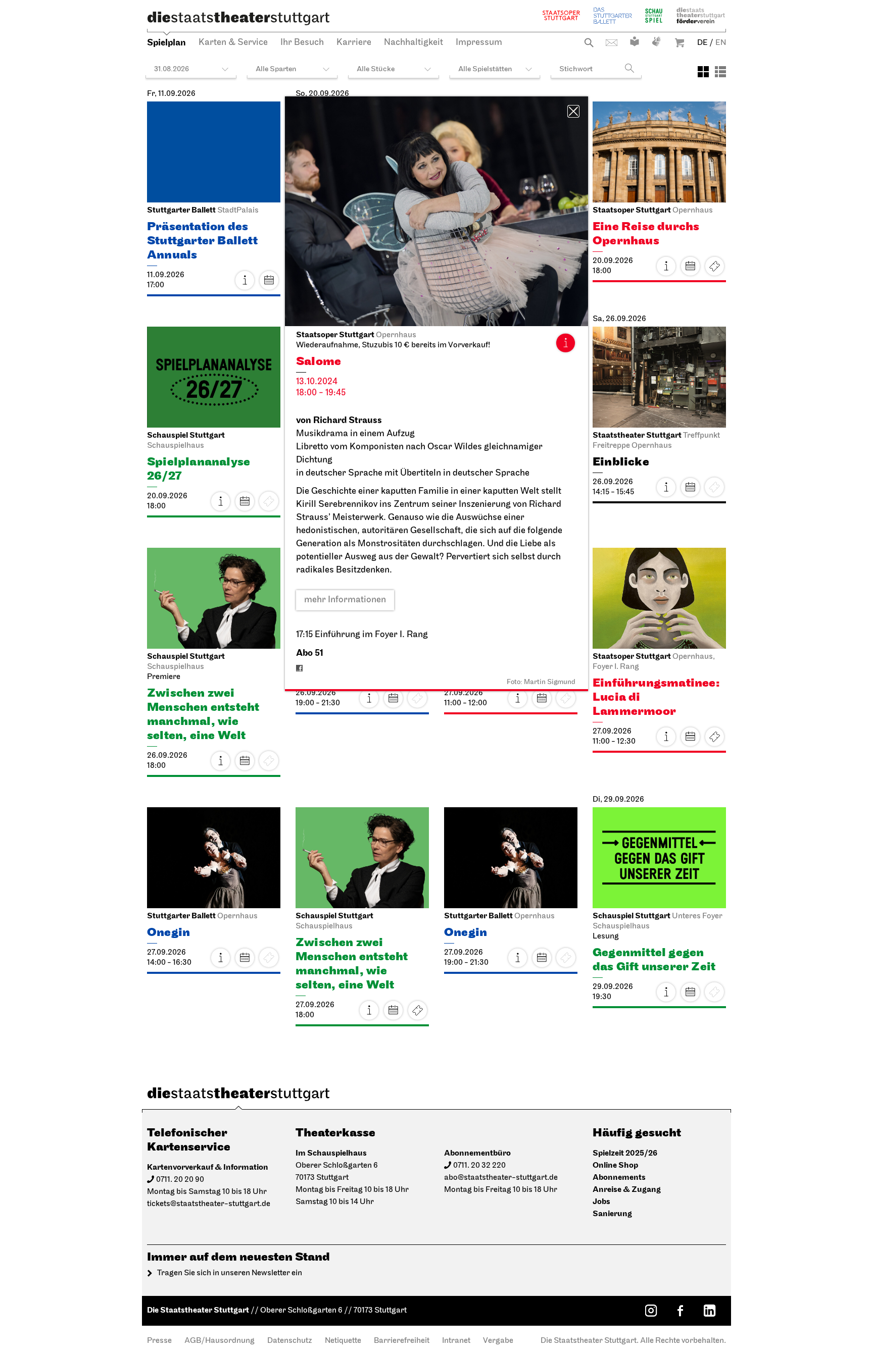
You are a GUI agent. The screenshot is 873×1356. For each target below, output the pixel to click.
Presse (159, 1341)
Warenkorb (679, 42)
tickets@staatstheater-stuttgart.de (208, 1204)
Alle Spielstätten (485, 69)
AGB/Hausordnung (219, 1341)
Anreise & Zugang (627, 1189)
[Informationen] (565, 342)
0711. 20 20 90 (180, 1180)
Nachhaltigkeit (413, 42)
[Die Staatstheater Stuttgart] (238, 18)
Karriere (353, 42)
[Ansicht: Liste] (720, 71)
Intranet (456, 1341)
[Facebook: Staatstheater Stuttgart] (680, 1311)
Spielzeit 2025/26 (625, 1153)
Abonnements (619, 1177)
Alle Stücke (376, 69)
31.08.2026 (171, 69)
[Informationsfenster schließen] (573, 111)
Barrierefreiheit (401, 1341)
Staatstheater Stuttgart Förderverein (700, 15)
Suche (589, 42)
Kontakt (611, 42)
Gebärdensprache (656, 41)
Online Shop (615, 1165)
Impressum (479, 42)
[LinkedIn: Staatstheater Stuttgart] (709, 1311)
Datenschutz (289, 1341)
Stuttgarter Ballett (613, 15)
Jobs (601, 1202)
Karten (714, 266)
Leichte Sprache (634, 41)
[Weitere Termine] (268, 280)
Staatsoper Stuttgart (561, 15)
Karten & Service (233, 42)
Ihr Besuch (302, 42)
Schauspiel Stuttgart (653, 15)
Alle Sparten (276, 69)
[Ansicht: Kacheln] (703, 71)
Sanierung (612, 1214)
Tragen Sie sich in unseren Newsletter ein (229, 1273)
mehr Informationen (345, 600)
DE (702, 43)
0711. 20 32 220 (479, 1166)
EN (720, 43)
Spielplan (166, 42)
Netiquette (343, 1341)
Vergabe (498, 1341)
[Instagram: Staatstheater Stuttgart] (650, 1311)
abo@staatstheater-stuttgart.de (501, 1178)
